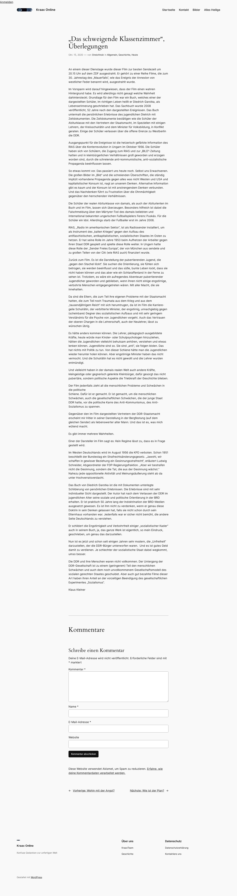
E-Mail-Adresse (80, 722)
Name (74, 706)
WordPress (36, 877)
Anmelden (6, 2)
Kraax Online (45, 10)
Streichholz (98, 54)
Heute (135, 54)
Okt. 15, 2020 (76, 54)
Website (74, 737)
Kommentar (77, 669)
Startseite (168, 9)
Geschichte (124, 54)
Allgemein (112, 54)
